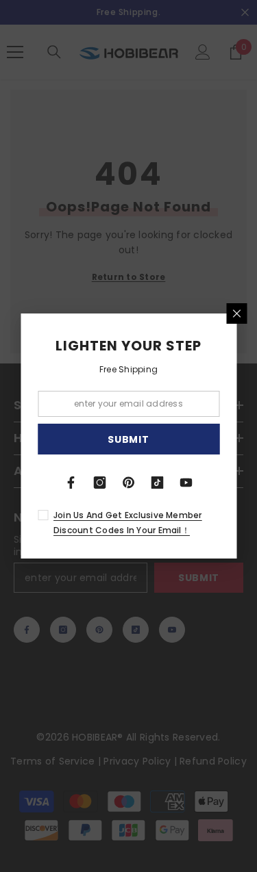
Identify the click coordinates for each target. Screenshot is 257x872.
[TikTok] (157, 482)
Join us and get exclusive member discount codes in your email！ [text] (127, 522)
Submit (128, 439)
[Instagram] (100, 482)
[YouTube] (186, 482)
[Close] (236, 313)
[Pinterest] (128, 482)
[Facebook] (71, 482)
